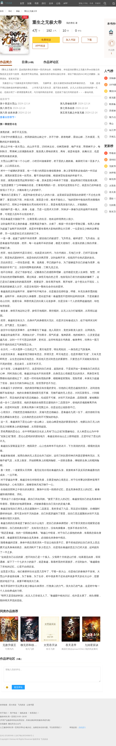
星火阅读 (12, 705)
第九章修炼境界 (68, 103)
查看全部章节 (7, 117)
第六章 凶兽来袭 (9, 112)
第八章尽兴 (6, 108)
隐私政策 (23, 713)
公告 (58, 3)
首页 (22, 3)
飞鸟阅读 (21, 705)
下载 (89, 39)
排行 (44, 3)
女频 (29, 3)
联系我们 (33, 713)
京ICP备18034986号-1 (24, 736)
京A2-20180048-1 (7, 736)
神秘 (18, 11)
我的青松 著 (71, 23)
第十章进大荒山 (8, 103)
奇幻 (10, 11)
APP (65, 3)
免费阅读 (46, 39)
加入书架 (71, 39)
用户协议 (13, 713)
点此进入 (82, 727)
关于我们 (3, 713)
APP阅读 (40, 46)
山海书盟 (30, 705)
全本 (51, 3)
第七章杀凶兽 (67, 108)
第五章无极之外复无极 (72, 112)
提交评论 (18, 687)
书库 (36, 3)
